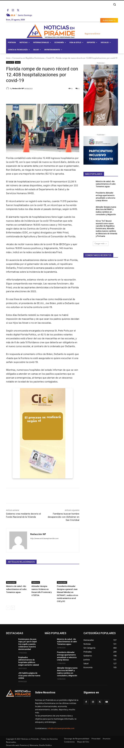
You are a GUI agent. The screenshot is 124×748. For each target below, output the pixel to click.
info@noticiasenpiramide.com (60, 728)
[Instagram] (13, 10)
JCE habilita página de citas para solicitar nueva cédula (29, 675)
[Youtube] (106, 702)
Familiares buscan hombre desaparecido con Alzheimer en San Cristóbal (63, 516)
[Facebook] (8, 10)
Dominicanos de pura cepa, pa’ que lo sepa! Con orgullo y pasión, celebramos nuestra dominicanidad (27, 644)
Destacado (36, 632)
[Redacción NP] (8, 88)
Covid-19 (50, 58)
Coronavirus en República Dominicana (28, 58)
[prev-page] (8, 608)
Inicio (8, 58)
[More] (60, 96)
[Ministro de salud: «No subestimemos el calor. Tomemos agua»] (17, 576)
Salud (18, 62)
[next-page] (13, 608)
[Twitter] (18, 10)
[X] (99, 702)
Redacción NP (18, 88)
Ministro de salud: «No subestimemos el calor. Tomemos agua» (16, 589)
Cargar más (100, 243)
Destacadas (11, 582)
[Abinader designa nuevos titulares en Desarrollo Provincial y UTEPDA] (42, 576)
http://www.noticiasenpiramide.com (44, 538)
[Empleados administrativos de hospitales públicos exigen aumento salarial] (11, 659)
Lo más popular (34, 634)
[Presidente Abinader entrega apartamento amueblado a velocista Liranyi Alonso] (88, 195)
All (26, 632)
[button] (114, 4)
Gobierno (35, 582)
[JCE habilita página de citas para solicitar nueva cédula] (11, 675)
